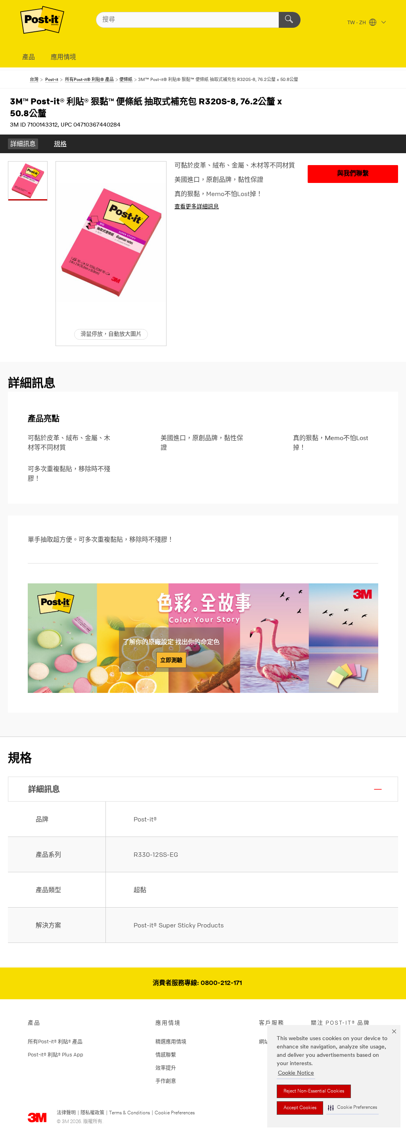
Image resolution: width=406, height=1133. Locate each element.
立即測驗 (171, 660)
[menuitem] (23, 143)
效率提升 (165, 1067)
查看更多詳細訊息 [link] (196, 207)
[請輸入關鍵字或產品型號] (290, 20)
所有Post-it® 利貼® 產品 (55, 1041)
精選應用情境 (170, 1041)
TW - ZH (357, 23)
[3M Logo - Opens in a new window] (42, 20)
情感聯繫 (165, 1054)
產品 (28, 57)
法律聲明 (66, 1113)
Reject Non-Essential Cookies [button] (313, 1091)
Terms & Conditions (129, 1113)
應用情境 (63, 57)
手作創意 (165, 1080)
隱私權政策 (92, 1113)
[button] (352, 1107)
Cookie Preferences (175, 1113)
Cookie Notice (296, 1073)
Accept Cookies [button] (299, 1108)
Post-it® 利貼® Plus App (55, 1054)
